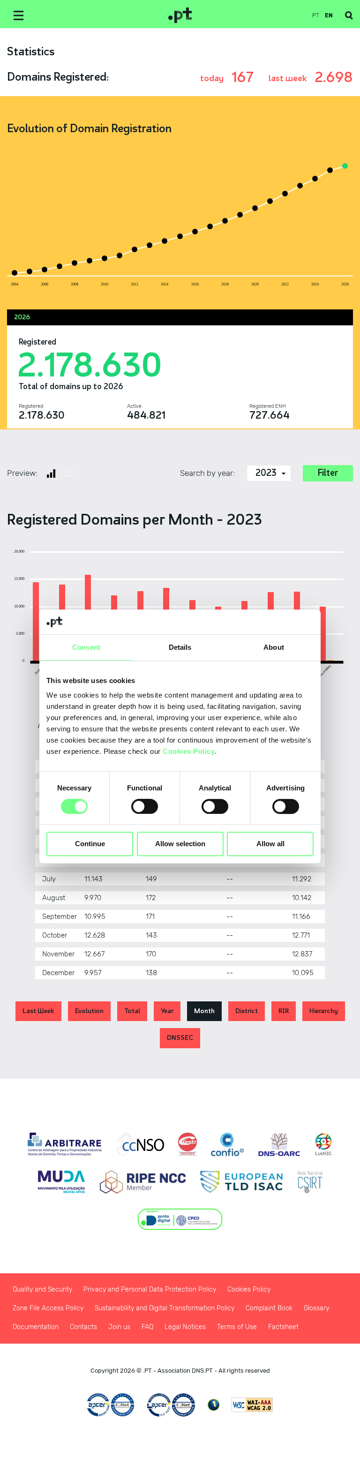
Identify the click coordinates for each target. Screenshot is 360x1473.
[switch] (144, 806)
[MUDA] (61, 1182)
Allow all (270, 844)
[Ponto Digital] (180, 1219)
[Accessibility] (213, 1404)
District (246, 1011)
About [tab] (273, 647)
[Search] (349, 15)
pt (315, 15)
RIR (283, 1011)
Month (204, 1011)
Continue (90, 844)
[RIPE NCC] (143, 1182)
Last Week (38, 1011)
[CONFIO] (227, 1144)
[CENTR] (187, 1144)
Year (167, 1011)
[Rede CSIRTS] (310, 1182)
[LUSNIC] (323, 1144)
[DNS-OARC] (279, 1144)
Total (132, 1011)
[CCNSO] (140, 1144)
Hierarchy (323, 1011)
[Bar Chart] (51, 473)
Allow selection (180, 844)
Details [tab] (180, 647)
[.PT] (180, 15)
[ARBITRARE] (65, 1144)
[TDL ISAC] (241, 1182)
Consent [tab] (86, 647)
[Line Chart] (69, 473)
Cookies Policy (189, 751)
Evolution (89, 1011)
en (329, 15)
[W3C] (252, 1405)
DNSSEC (180, 1038)
